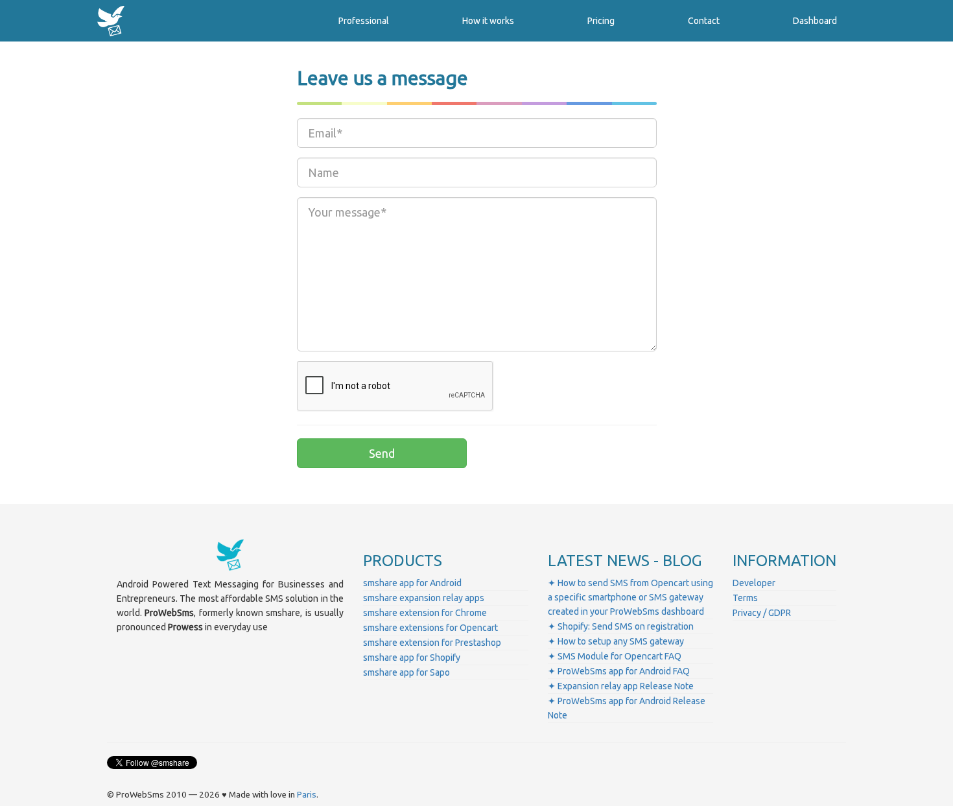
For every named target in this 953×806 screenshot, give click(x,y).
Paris (306, 795)
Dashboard (815, 21)
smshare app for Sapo (406, 672)
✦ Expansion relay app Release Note (621, 686)
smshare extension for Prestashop (432, 642)
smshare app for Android (412, 583)
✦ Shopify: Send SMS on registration (621, 626)
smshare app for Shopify (411, 657)
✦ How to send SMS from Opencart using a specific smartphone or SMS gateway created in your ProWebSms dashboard (630, 597)
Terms (745, 598)
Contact (704, 21)
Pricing (601, 21)
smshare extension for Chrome (425, 613)
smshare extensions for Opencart (430, 627)
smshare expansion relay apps (423, 598)
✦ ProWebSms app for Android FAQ (619, 671)
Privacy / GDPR (762, 613)
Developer (754, 583)
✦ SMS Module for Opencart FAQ (614, 656)
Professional (363, 21)
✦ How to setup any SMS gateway (616, 641)
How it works (488, 21)
